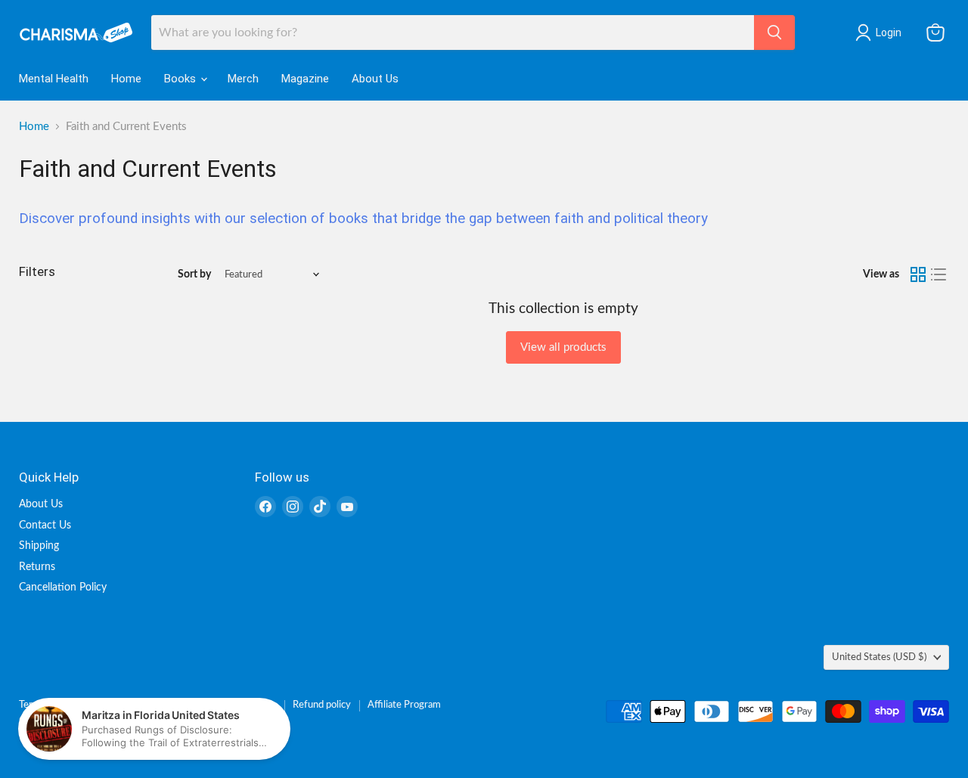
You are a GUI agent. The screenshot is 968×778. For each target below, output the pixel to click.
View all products (563, 347)
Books (181, 78)
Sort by (194, 274)
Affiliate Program (404, 705)
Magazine (305, 78)
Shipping (39, 546)
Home (126, 78)
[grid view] (918, 275)
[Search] (774, 32)
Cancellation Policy (63, 587)
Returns (37, 567)
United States (879, 657)
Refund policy (322, 705)
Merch (243, 78)
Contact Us (45, 525)
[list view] (939, 275)
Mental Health (53, 78)
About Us (375, 78)
